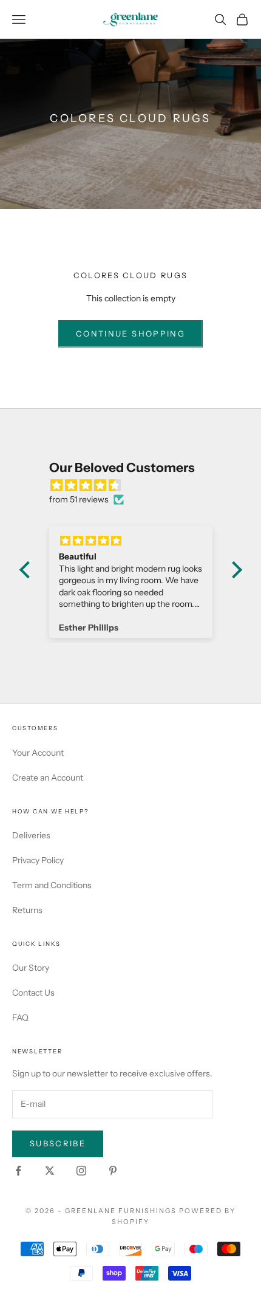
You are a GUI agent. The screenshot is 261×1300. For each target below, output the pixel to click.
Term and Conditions (52, 885)
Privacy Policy (38, 860)
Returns (27, 910)
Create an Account (47, 777)
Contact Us (33, 992)
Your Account (38, 752)
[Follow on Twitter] (50, 1171)
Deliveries (31, 835)
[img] (137, 485)
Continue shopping (130, 333)
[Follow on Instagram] (81, 1171)
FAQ (20, 1017)
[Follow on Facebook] (18, 1171)
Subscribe (58, 1143)
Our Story (30, 967)
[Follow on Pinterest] (113, 1171)
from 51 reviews (79, 499)
